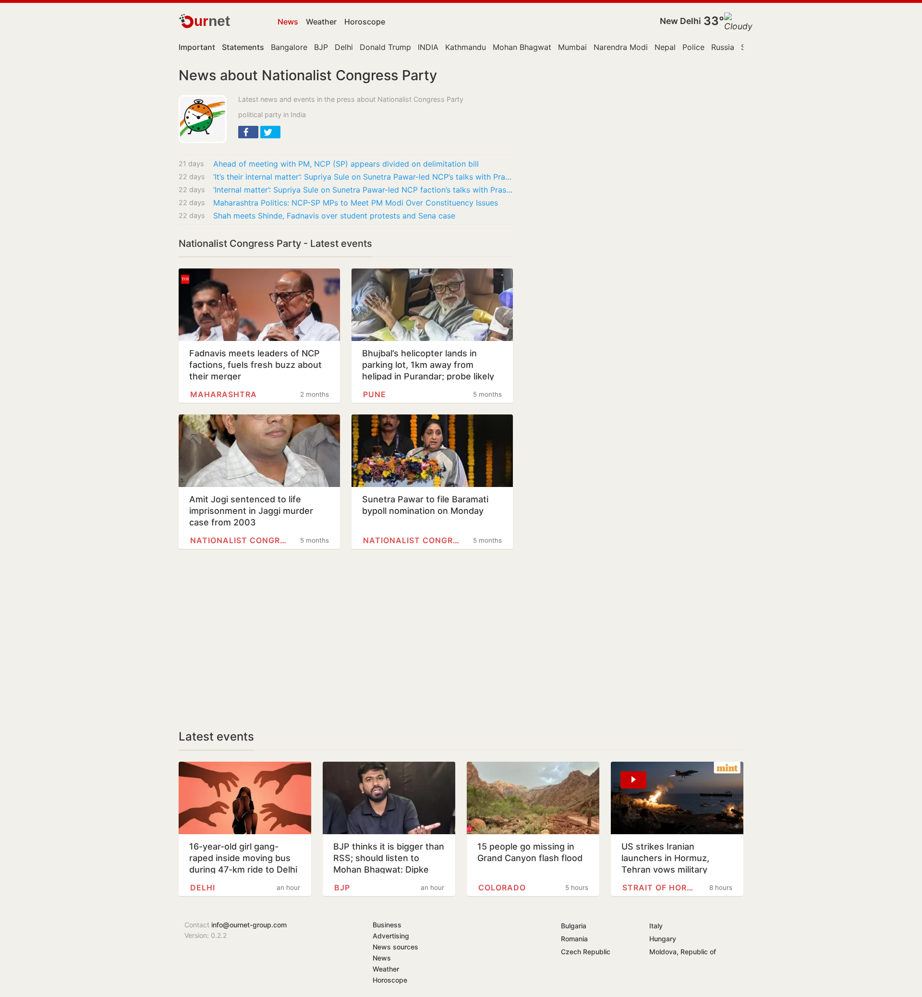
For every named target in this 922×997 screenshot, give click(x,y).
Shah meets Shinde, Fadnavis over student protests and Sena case (334, 215)
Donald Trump (385, 47)
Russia (722, 47)
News (288, 21)
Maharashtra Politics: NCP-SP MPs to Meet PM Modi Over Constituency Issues (355, 202)
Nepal (665, 47)
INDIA (428, 47)
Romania (574, 939)
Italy (656, 926)
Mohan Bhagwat (522, 47)
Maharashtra (223, 394)
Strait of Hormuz (660, 887)
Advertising (391, 936)
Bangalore (289, 47)
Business (387, 925)
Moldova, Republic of (682, 952)
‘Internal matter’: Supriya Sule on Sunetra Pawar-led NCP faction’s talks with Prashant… (363, 190)
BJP (321, 47)
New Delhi (680, 21)
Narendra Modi (621, 47)
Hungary (662, 939)
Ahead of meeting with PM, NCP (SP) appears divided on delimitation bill (346, 164)
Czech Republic (585, 952)
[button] (248, 132)
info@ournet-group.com (249, 925)
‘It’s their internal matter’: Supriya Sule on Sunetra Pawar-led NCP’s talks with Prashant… (363, 177)
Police (693, 47)
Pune (374, 394)
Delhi (344, 47)
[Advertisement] (346, 639)
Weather (321, 21)
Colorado (502, 887)
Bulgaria (573, 926)
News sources (395, 947)
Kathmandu (465, 47)
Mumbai (572, 47)
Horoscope (364, 21)
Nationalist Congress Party (238, 540)
